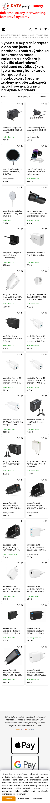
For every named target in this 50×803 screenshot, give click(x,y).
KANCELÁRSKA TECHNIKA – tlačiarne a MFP (17, 35)
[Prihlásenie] (41, 29)
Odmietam (37, 798)
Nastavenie (23, 798)
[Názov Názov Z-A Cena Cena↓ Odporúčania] (41, 96)
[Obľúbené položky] (36, 29)
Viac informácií (19, 794)
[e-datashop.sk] (16, 6)
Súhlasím (8, 798)
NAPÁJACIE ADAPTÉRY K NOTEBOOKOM (31, 38)
